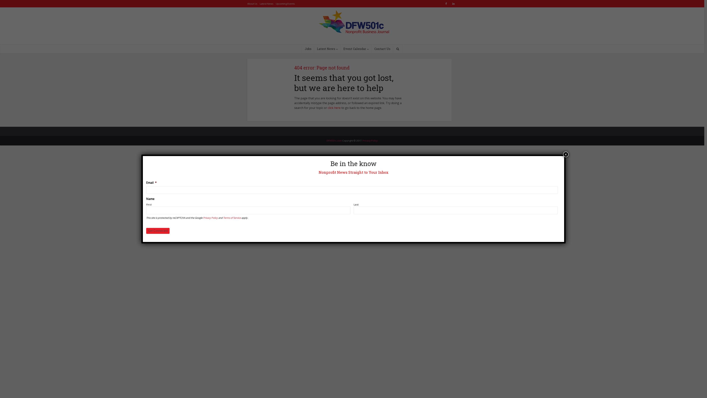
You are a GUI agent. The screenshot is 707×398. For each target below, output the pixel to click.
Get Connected (158, 230)
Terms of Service (232, 217)
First (149, 204)
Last (356, 204)
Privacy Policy (210, 217)
